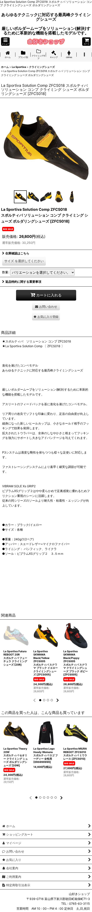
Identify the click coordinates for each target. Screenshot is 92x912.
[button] (5, 41)
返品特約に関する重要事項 (23, 281)
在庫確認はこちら (17, 253)
